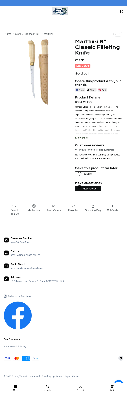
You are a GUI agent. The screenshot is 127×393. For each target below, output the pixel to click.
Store (18, 34)
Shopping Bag (93, 210)
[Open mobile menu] (5, 11)
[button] (85, 173)
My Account (34, 210)
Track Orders (54, 210)
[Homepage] (63, 11)
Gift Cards (112, 210)
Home (8, 34)
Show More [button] (81, 137)
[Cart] (121, 11)
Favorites (73, 210)
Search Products (14, 212)
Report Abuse (71, 376)
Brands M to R (32, 34)
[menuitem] (116, 34)
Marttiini (48, 34)
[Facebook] (120, 358)
